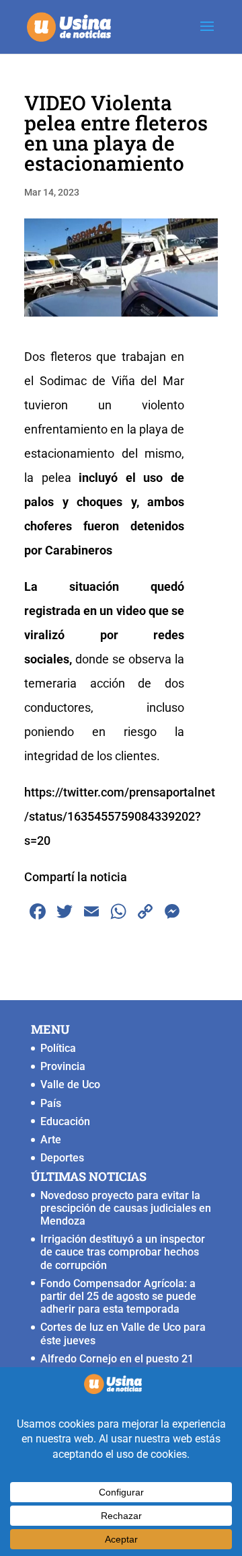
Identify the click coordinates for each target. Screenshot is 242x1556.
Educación (65, 1121)
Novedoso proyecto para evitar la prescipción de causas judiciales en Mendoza (125, 1208)
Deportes (62, 1157)
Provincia (62, 1066)
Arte (50, 1139)
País (50, 1103)
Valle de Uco (70, 1084)
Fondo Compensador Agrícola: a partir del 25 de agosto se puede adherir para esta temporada (118, 1296)
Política (58, 1048)
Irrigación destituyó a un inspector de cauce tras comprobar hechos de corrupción (122, 1252)
